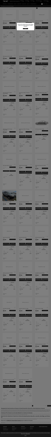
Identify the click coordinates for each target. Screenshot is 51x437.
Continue (25, 28)
